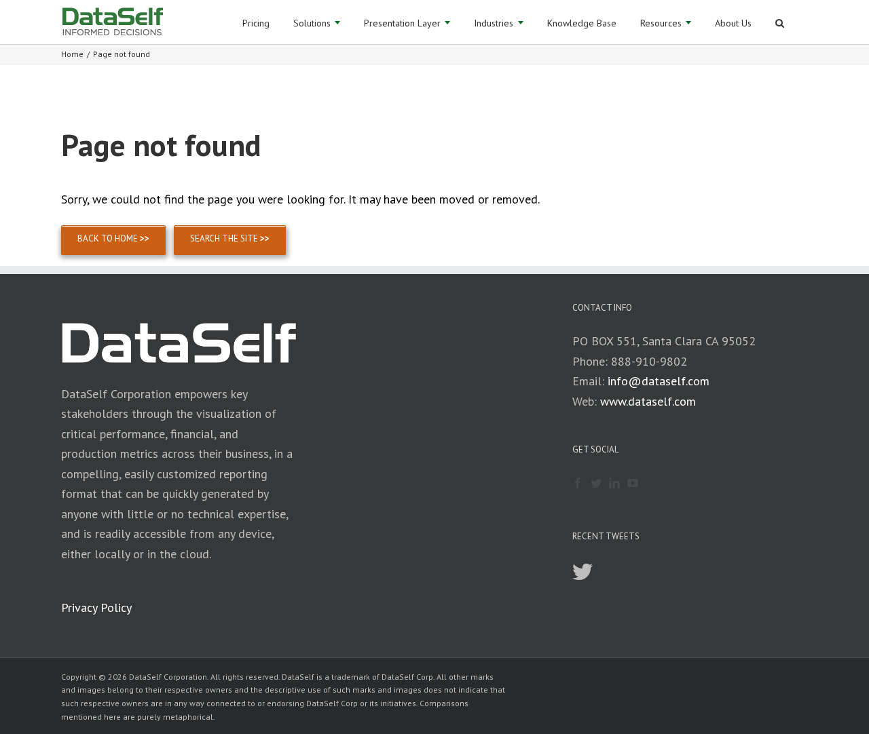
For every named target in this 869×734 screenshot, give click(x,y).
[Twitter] (596, 483)
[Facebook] (577, 483)
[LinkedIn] (614, 483)
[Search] (779, 22)
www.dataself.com (648, 401)
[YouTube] (632, 483)
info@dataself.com (658, 381)
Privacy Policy (96, 607)
